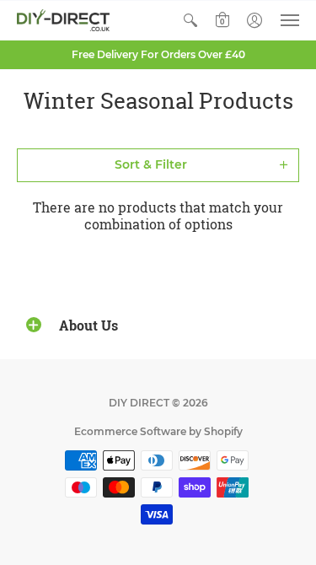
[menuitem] (190, 20)
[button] (190, 20)
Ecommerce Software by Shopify (158, 431)
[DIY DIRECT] (63, 20)
